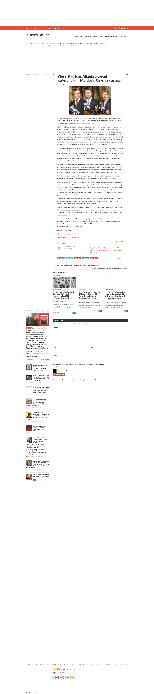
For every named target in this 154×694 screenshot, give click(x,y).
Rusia (110, 250)
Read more (56, 313)
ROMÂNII (88, 37)
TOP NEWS (74, 37)
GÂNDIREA (123, 37)
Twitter (70, 258)
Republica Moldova (96, 250)
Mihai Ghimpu (118, 248)
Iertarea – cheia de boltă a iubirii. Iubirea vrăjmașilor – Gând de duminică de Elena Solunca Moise (41, 389)
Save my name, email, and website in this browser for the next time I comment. (79, 364)
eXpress (72, 246)
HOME (28, 28)
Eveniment (57, 289)
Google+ (78, 258)
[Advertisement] (77, 12)
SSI (81, 37)
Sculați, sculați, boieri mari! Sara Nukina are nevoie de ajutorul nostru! (41, 476)
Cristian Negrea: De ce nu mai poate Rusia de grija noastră (109, 268)
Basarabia (102, 248)
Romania (105, 250)
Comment (56, 327)
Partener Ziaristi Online (73, 238)
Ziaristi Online (37, 35)
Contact (36, 28)
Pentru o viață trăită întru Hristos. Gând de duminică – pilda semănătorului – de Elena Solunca (41, 378)
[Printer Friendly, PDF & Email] (118, 241)
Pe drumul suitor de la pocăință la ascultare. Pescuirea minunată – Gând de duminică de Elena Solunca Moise (36, 402)
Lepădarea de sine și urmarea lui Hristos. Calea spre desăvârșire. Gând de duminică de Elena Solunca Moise (72, 43)
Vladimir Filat (94, 253)
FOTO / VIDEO (98, 37)
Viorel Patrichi (62, 234)
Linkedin (86, 258)
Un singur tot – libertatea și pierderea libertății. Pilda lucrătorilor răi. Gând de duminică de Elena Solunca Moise (37, 464)
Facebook (62, 258)
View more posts (69, 248)
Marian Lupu (110, 248)
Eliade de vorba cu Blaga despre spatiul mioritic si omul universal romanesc (76, 265)
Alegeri (96, 248)
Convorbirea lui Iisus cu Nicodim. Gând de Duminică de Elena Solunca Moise (40, 428)
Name (55, 348)
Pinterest (94, 258)
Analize (30, 328)
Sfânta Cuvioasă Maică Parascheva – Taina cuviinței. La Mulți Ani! (40, 366)
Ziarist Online (72, 234)
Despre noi (46, 28)
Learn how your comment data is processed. (90, 380)
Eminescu (83, 289)
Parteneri (56, 28)
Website (55, 355)
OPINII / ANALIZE (111, 37)
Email (93, 348)
